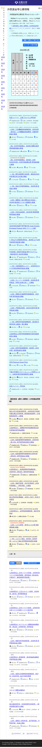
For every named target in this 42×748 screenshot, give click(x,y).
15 (23, 733)
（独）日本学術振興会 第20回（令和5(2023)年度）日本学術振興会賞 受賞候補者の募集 (24, 162)
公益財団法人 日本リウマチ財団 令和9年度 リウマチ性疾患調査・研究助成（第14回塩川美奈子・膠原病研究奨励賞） (24, 575)
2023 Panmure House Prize (18, 362)
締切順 (19, 563)
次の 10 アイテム (32, 733)
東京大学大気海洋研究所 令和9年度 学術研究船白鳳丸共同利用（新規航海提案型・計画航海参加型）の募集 (24, 413)
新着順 (12, 563)
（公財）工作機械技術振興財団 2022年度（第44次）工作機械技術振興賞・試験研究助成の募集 (24, 132)
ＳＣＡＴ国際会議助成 (17, 690)
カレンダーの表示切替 (31, 45)
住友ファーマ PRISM (17, 386)
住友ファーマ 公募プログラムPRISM (22, 117)
